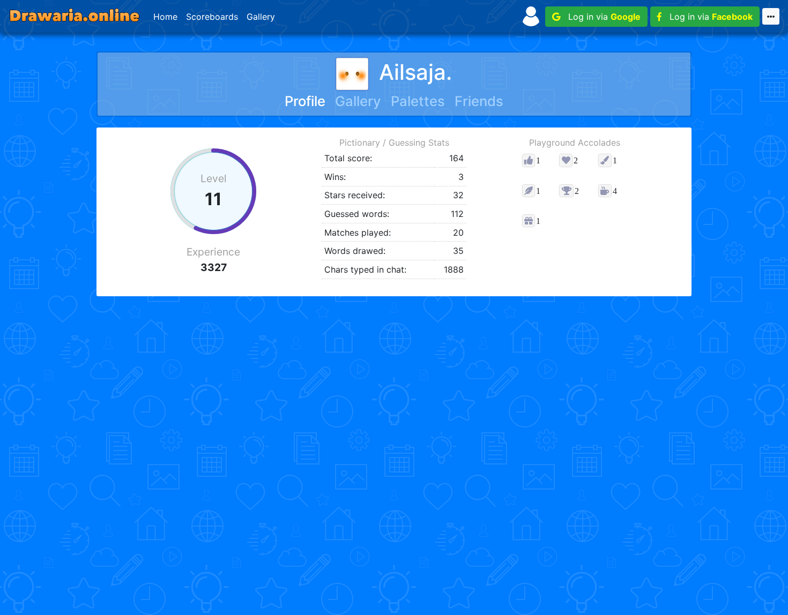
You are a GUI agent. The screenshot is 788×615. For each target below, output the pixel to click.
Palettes (418, 101)
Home (165, 16)
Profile (305, 101)
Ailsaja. (415, 72)
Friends (479, 101)
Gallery (261, 16)
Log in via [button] (600, 16)
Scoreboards (212, 16)
